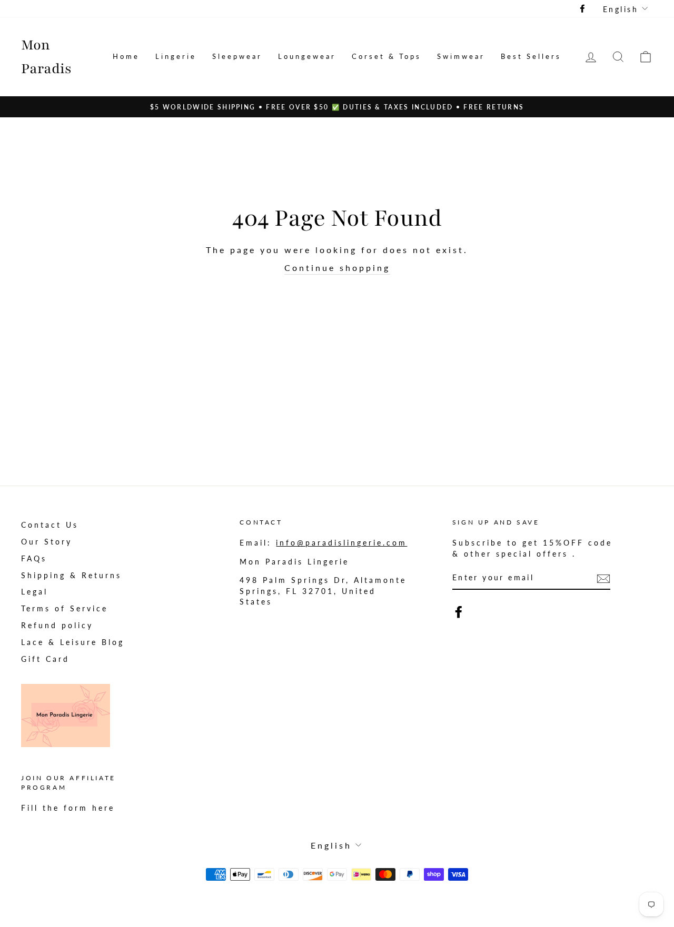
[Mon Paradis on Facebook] (458, 612)
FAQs (34, 559)
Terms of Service (64, 608)
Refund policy (57, 625)
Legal (34, 592)
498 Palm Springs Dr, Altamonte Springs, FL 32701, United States (323, 591)
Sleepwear (237, 56)
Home (126, 56)
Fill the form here (68, 808)
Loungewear (307, 56)
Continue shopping (337, 268)
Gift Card (45, 659)
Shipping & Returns (71, 575)
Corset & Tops (386, 56)
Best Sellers (531, 56)
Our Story (46, 542)
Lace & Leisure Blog (72, 642)
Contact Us (49, 525)
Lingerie (175, 56)
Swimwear (461, 56)
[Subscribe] (603, 578)
